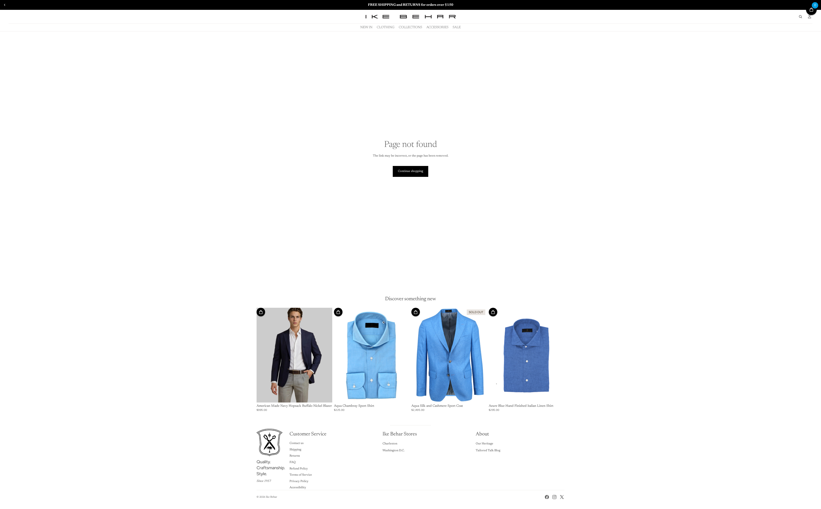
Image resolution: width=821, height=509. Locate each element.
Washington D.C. (393, 450)
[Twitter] (561, 497)
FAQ (292, 462)
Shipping (295, 449)
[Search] (800, 16)
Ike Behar (271, 497)
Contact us (296, 443)
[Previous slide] (4, 5)
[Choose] (325, 396)
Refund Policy (298, 468)
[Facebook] (546, 497)
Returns (294, 455)
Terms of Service (300, 474)
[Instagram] (554, 497)
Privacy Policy (299, 481)
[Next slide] (325, 355)
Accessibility (297, 487)
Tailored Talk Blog (488, 450)
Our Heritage (484, 443)
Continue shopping (410, 171)
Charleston (389, 443)
